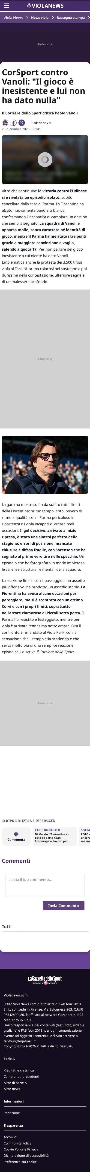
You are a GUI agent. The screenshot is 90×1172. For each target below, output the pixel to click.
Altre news (12, 1089)
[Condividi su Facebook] (13, 123)
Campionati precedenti (21, 1076)
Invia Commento (63, 905)
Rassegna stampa (71, 17)
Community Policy (17, 1143)
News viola (39, 17)
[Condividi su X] (21, 123)
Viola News (13, 17)
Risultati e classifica (19, 1070)
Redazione (12, 1113)
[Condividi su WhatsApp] (5, 123)
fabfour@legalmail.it (20, 1041)
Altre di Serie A (15, 1083)
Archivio (10, 1137)
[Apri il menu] (6, 5)
